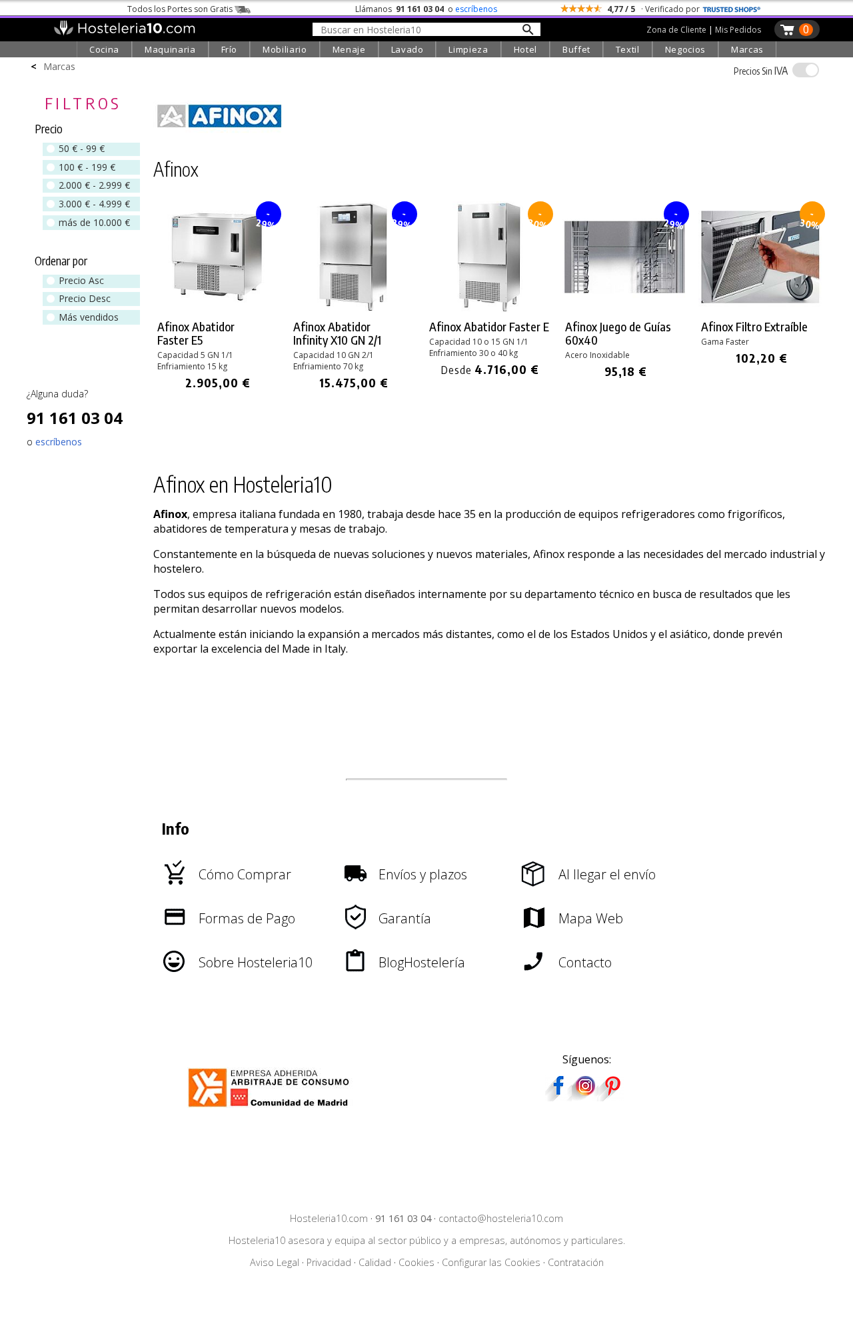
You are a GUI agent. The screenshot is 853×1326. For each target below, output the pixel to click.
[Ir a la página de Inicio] (124, 32)
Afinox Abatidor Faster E (489, 326)
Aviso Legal (274, 1262)
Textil (628, 49)
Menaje (349, 49)
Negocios (685, 49)
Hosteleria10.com (329, 1218)
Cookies (416, 1262)
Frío (229, 49)
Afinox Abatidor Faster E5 (196, 333)
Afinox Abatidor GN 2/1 (337, 333)
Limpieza (468, 49)
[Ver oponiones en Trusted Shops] (731, 9)
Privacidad (329, 1262)
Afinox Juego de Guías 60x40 (618, 333)
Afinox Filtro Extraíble (754, 326)
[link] (218, 296)
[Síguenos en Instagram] (585, 1096)
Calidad (375, 1262)
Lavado (407, 49)
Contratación (576, 1262)
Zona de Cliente (676, 29)
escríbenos (476, 9)
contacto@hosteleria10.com (500, 1218)
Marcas (747, 49)
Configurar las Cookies (491, 1262)
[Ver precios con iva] (805, 70)
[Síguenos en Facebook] (558, 1096)
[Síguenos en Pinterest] (611, 1096)
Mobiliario (285, 49)
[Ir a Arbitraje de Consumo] (272, 1108)
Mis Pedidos (738, 29)
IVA (761, 70)
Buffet (576, 49)
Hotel (525, 49)
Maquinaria (170, 49)
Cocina (104, 49)
